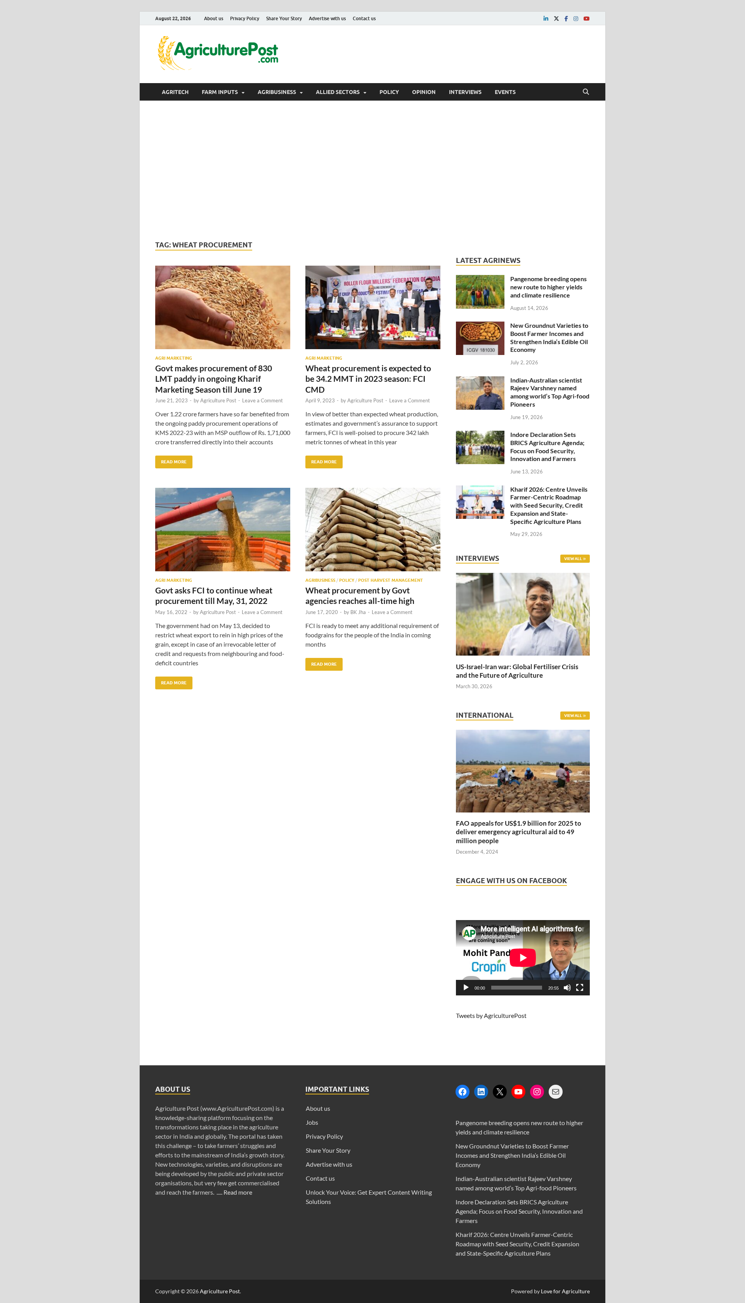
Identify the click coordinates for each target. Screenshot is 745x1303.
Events (505, 92)
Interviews (465, 92)
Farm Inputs (220, 92)
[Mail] (556, 1092)
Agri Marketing (173, 358)
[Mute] (567, 988)
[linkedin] (546, 18)
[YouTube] (518, 1092)
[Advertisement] (372, 170)
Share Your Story (284, 18)
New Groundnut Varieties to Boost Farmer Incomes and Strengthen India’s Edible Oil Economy (549, 337)
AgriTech (175, 92)
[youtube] (587, 18)
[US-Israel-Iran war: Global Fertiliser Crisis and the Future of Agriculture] (523, 657)
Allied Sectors (338, 92)
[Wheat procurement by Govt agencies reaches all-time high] (372, 533)
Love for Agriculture (565, 1291)
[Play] (466, 988)
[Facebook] (463, 1092)
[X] (500, 1092)
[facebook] (566, 18)
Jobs (312, 1122)
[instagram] (576, 18)
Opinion (424, 92)
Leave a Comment (262, 400)
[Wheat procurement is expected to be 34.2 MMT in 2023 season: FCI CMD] (372, 310)
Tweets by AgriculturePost (491, 1015)
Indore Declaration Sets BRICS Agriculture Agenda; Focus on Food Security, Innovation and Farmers (547, 446)
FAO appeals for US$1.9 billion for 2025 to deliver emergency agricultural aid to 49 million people (518, 831)
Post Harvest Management (390, 580)
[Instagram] (537, 1092)
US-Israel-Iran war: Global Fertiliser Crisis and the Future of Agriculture (517, 671)
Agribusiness (277, 92)
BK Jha (358, 612)
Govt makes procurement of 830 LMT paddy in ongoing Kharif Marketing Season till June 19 (213, 378)
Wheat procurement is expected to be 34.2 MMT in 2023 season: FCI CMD (368, 378)
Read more (238, 1192)
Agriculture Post (218, 400)
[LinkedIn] (481, 1092)
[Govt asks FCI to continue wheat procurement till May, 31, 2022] (222, 533)
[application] (523, 957)
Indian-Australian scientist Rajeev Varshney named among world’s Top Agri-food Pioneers (549, 392)
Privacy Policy (244, 18)
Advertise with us (327, 18)
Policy (389, 92)
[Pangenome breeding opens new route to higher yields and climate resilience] (480, 279)
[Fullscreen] (580, 988)
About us (213, 18)
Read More (171, 460)
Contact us (364, 18)
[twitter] (556, 18)
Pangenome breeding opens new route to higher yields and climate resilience (548, 287)
